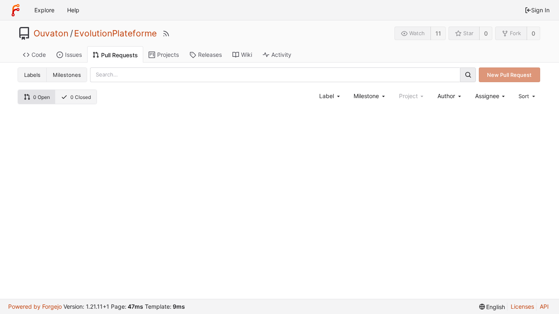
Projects (168, 54)
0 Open (41, 97)
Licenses (522, 306)
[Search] (468, 74)
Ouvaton (51, 33)
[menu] (527, 96)
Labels (32, 75)
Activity (281, 54)
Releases (210, 54)
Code (39, 54)
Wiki (246, 54)
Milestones (67, 75)
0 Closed (80, 97)
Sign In (540, 10)
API (544, 306)
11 (438, 33)
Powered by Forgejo (35, 306)
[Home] (15, 10)
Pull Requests (119, 55)
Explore (44, 10)
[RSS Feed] (166, 33)
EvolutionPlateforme (115, 33)
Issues (73, 54)
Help (73, 10)
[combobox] (330, 96)
